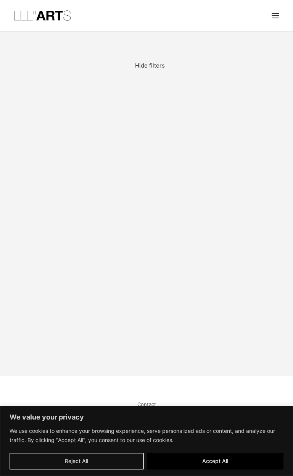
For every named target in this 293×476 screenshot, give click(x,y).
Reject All (76, 461)
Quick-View (270, 92)
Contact (146, 404)
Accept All (215, 461)
